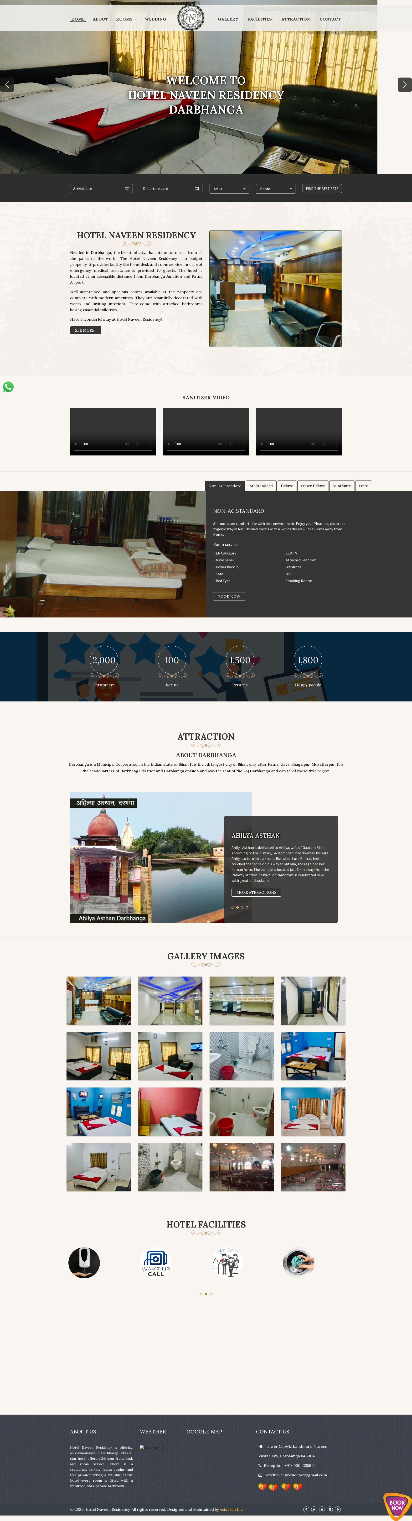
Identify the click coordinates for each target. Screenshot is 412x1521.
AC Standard (261, 485)
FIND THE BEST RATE (322, 188)
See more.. (85, 330)
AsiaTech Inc (231, 1509)
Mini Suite (342, 485)
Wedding (155, 19)
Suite (363, 485)
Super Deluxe (313, 485)
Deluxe (287, 485)
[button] (7, 85)
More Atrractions (256, 892)
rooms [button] (125, 19)
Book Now (229, 596)
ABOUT (100, 19)
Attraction (295, 19)
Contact (330, 19)
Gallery (228, 19)
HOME (78, 19)
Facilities (260, 19)
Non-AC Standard (225, 485)
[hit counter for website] (279, 1487)
